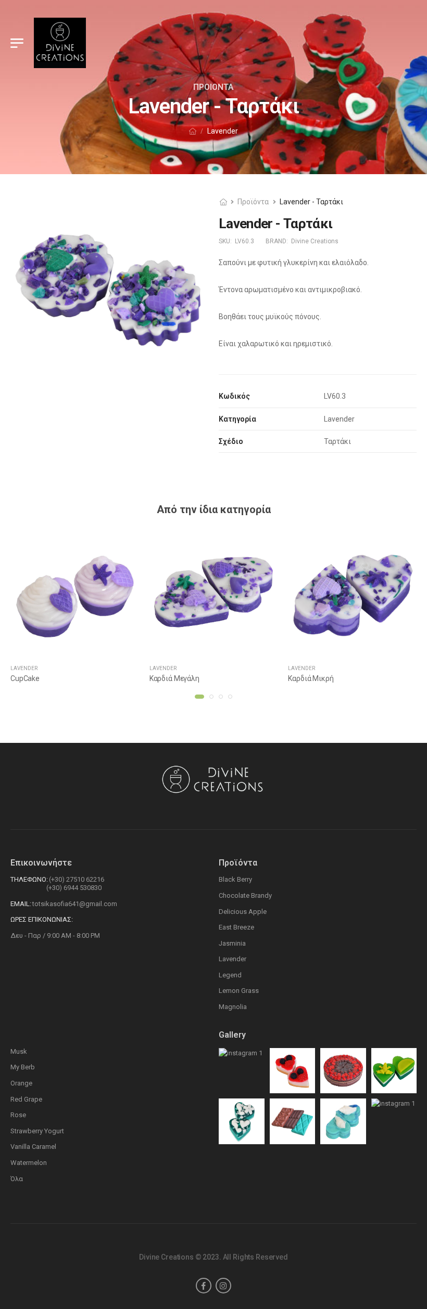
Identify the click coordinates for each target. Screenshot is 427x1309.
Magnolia (233, 1007)
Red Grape (26, 1099)
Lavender (23, 668)
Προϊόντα (253, 202)
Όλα (16, 1179)
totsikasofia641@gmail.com (74, 904)
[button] (199, 696)
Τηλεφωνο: (29, 879)
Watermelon (28, 1163)
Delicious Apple (243, 911)
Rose (18, 1115)
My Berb (22, 1067)
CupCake (25, 678)
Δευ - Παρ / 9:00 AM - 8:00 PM (55, 935)
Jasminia (232, 943)
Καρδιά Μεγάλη (174, 678)
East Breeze (236, 927)
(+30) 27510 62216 (76, 879)
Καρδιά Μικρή (310, 678)
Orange (21, 1083)
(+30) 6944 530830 (74, 888)
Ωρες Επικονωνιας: (41, 919)
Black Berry (235, 879)
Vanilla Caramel (33, 1146)
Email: (20, 904)
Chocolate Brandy (245, 895)
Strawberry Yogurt (37, 1131)
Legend (230, 975)
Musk (18, 1051)
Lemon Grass (239, 990)
